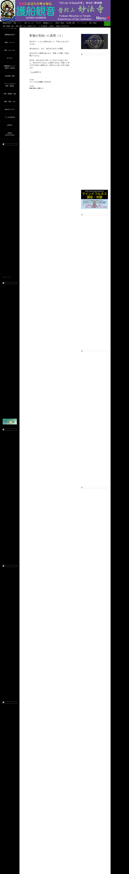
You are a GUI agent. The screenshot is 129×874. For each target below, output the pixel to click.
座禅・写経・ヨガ (21, 26)
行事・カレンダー (29, 23)
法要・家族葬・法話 (8, 26)
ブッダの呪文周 (42, 26)
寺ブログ (38, 23)
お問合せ (51, 26)
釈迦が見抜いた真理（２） (36, 87)
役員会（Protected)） (63, 26)
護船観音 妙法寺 (7, 23)
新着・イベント (18, 23)
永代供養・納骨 (70, 23)
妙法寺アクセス (32, 26)
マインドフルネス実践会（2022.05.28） (40, 81)
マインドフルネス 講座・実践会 (87, 23)
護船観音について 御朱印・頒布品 (53, 23)
